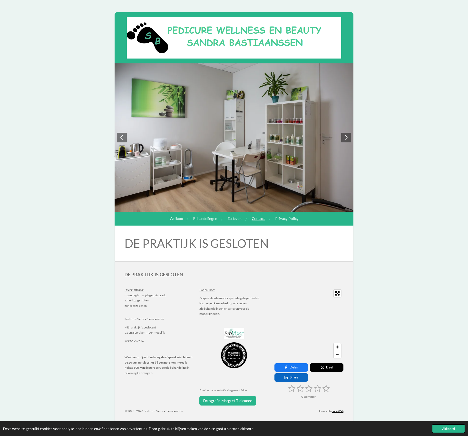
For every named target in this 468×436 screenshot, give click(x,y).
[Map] (308, 323)
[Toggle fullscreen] (337, 293)
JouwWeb (337, 411)
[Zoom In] (337, 347)
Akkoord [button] (448, 429)
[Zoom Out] (337, 354)
